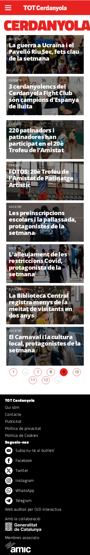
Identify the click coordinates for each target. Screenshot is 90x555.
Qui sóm (12, 407)
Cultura (15, 289)
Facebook (23, 460)
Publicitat (13, 421)
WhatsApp (24, 490)
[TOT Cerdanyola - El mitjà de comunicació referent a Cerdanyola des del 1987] (45, 7)
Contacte (13, 414)
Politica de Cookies (21, 435)
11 (32, 380)
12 (46, 380)
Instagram (24, 480)
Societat (15, 39)
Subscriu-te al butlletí (34, 450)
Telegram (23, 500)
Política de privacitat (23, 428)
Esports (15, 80)
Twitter (21, 470)
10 (76, 372)
